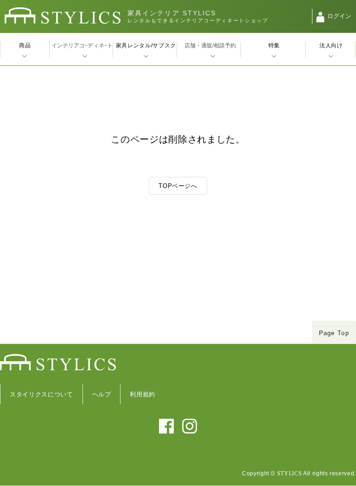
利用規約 (142, 394)
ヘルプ (101, 394)
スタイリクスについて (41, 394)
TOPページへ (178, 185)
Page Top (334, 333)
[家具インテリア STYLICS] (63, 15)
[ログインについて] (320, 17)
